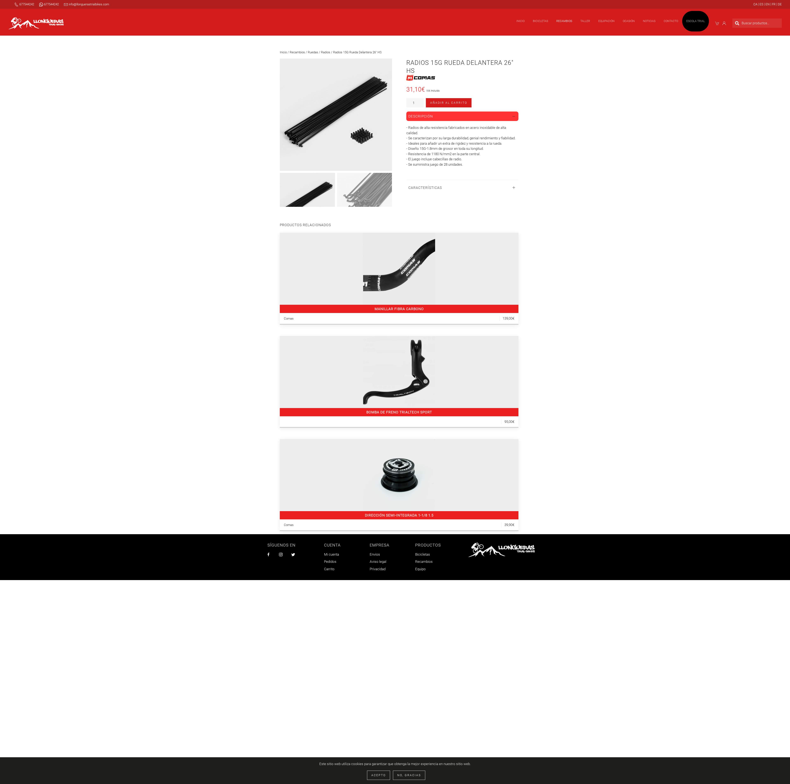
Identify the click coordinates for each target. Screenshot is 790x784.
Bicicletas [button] (540, 21)
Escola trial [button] (695, 21)
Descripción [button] (420, 116)
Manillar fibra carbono (399, 309)
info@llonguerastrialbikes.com (88, 4)
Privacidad (378, 569)
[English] (767, 4)
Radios (325, 52)
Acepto (378, 775)
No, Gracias (409, 775)
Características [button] (425, 188)
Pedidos (330, 562)
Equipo (420, 569)
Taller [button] (585, 21)
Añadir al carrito (448, 102)
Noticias (649, 21)
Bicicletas (422, 554)
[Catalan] (755, 4)
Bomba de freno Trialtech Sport (399, 412)
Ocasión (629, 21)
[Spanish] (760, 4)
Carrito (329, 569)
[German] (779, 4)
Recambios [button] (564, 21)
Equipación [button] (606, 21)
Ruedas (313, 52)
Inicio (520, 21)
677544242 (26, 4)
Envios (375, 554)
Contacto (671, 21)
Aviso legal (378, 562)
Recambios (297, 52)
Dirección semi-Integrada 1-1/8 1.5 (399, 515)
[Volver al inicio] (36, 23)
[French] (773, 4)
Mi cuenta (331, 554)
